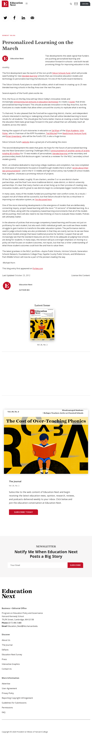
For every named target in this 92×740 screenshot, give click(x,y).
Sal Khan (55, 130)
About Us (6, 640)
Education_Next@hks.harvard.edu (22, 626)
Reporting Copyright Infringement (17, 698)
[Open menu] (26, 3)
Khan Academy (72, 130)
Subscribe (75, 565)
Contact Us (7, 669)
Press (4, 659)
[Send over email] (32, 17)
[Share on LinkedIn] (23, 17)
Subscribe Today (23, 512)
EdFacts (5, 649)
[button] (71, 4)
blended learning (60, 153)
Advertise (6, 683)
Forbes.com (38, 268)
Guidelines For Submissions (14, 702)
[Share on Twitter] (5, 17)
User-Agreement (9, 688)
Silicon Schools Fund (61, 73)
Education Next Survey (12, 654)
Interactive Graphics (11, 664)
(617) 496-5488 (14, 622)
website (25, 142)
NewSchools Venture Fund (74, 133)
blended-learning (29, 76)
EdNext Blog (9, 35)
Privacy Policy (8, 693)
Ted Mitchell (51, 133)
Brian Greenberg (13, 136)
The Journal (7, 645)
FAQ (3, 712)
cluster (72, 101)
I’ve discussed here (43, 199)
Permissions (7, 707)
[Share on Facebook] (14, 17)
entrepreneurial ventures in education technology (36, 101)
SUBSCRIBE (85, 4)
